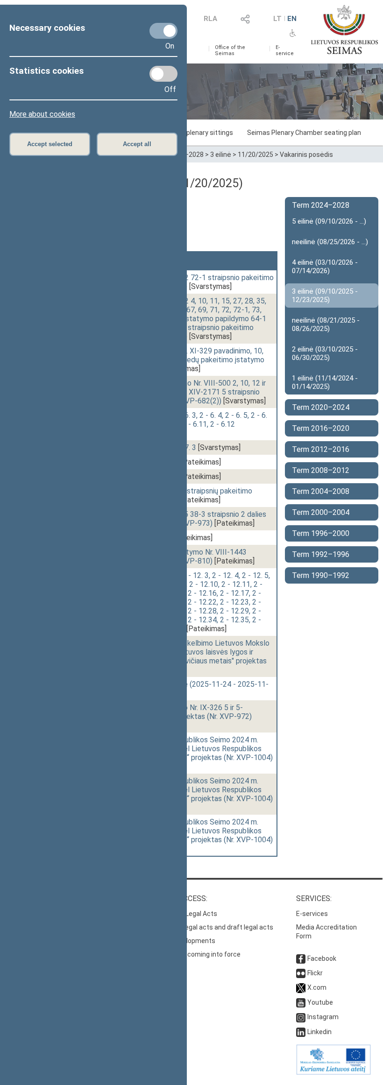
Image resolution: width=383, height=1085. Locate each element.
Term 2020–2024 (320, 407)
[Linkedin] (300, 1032)
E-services (312, 913)
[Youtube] (300, 1002)
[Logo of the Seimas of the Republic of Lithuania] (344, 29)
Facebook (321, 958)
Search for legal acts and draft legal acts (211, 927)
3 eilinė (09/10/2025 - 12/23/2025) (325, 295)
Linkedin (319, 1032)
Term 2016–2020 (320, 428)
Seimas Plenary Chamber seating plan (304, 132)
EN (292, 18)
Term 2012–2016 (320, 449)
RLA (210, 18)
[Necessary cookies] (163, 31)
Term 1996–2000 (320, 533)
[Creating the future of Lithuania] (333, 1072)
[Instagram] (300, 1017)
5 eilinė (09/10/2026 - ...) (329, 221)
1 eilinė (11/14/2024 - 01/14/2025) (325, 382)
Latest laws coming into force (195, 954)
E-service (285, 50)
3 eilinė (220, 154)
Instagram (323, 1017)
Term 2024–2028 (320, 205)
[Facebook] (300, 958)
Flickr (315, 973)
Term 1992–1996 (320, 554)
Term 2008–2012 (320, 470)
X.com (316, 987)
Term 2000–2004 (320, 512)
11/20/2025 (255, 154)
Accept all (137, 144)
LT (277, 18)
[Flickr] (300, 973)
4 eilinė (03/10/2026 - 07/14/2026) (325, 266)
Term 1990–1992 (320, 575)
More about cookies (42, 114)
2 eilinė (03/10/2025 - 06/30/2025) (325, 353)
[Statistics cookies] (163, 74)
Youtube (320, 1002)
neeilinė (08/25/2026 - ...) (330, 242)
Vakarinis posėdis (306, 154)
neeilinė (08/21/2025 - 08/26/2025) (326, 324)
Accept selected (49, 144)
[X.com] (300, 987)
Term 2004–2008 (320, 491)
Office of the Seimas (230, 50)
